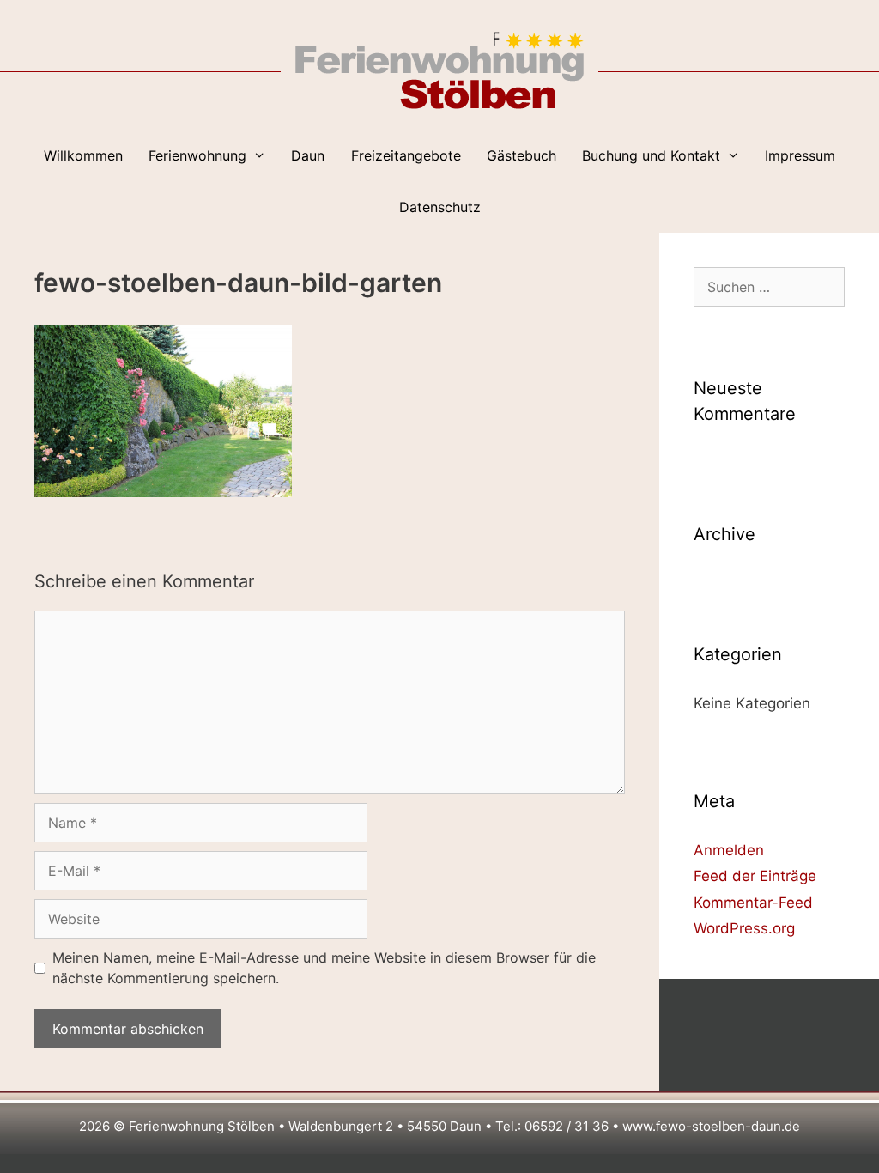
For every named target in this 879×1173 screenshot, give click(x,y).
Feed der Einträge (755, 875)
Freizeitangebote (406, 155)
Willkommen (83, 155)
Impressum (800, 155)
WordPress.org (744, 928)
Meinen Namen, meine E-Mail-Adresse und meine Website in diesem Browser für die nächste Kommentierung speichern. (324, 968)
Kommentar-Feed (753, 902)
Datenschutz (440, 207)
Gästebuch (521, 155)
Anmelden (729, 850)
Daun (307, 155)
